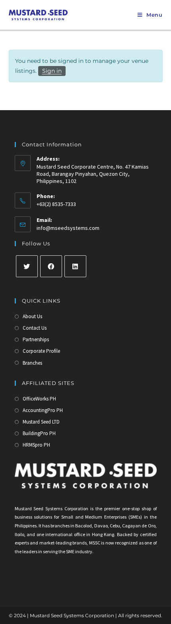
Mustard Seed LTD (41, 421)
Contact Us (35, 328)
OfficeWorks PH (39, 398)
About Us (32, 316)
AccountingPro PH (43, 410)
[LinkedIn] (75, 266)
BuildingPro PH (39, 433)
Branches (32, 363)
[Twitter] (27, 266)
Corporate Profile (41, 351)
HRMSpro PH (36, 444)
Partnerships (36, 339)
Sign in (52, 70)
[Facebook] (51, 266)
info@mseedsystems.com (68, 227)
